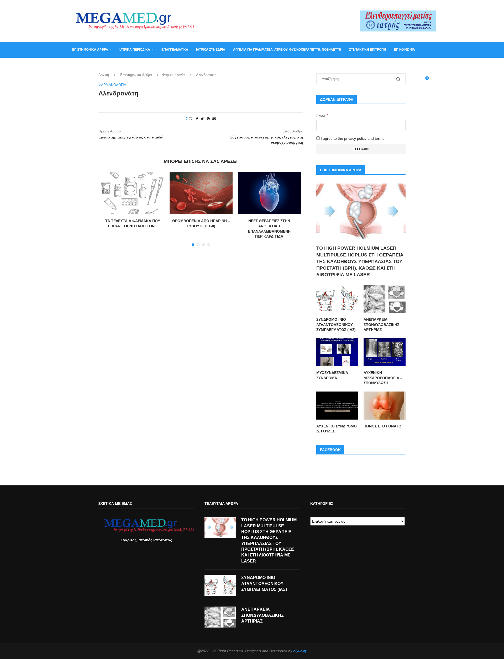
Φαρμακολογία (173, 75)
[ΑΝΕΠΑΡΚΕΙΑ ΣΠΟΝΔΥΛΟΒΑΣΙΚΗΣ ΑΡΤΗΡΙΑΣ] (385, 299)
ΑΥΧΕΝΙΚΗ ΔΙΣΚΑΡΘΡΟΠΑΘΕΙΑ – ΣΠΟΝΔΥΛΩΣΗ (383, 378)
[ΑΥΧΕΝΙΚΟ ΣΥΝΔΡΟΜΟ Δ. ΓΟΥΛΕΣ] (337, 406)
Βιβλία (97, 65)
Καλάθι (78, 65)
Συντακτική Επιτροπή (367, 49)
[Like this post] (190, 119)
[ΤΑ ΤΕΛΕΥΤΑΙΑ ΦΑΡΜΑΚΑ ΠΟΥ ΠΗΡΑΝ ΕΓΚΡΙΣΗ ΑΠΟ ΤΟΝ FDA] (132, 193)
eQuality (300, 651)
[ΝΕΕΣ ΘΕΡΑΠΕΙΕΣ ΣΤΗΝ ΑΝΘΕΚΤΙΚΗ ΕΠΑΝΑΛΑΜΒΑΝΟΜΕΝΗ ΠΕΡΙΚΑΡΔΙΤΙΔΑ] (269, 193)
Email (322, 116)
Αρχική (103, 75)
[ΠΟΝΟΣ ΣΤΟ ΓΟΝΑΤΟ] (385, 406)
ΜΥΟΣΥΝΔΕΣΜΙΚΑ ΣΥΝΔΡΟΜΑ (332, 375)
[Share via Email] (214, 119)
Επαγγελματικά (174, 49)
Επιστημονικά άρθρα (90, 49)
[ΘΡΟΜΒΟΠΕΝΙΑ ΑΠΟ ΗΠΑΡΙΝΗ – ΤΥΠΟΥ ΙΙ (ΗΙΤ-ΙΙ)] (201, 193)
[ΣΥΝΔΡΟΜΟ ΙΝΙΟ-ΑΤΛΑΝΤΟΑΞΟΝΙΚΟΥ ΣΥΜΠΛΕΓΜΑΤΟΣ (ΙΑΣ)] (337, 299)
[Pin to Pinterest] (208, 119)
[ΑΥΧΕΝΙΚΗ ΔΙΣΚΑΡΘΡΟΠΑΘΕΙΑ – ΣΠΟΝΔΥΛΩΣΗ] (385, 352)
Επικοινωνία (404, 49)
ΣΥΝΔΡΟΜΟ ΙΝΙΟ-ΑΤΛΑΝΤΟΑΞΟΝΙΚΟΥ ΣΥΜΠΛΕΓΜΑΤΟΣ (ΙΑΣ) (336, 324)
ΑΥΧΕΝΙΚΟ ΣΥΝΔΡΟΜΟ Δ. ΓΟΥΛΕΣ (336, 428)
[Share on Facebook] (197, 119)
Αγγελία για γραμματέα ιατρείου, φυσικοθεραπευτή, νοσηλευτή (287, 49)
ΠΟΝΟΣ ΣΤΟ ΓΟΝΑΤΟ (382, 426)
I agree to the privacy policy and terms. (352, 138)
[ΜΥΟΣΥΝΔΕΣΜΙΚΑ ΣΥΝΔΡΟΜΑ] (337, 352)
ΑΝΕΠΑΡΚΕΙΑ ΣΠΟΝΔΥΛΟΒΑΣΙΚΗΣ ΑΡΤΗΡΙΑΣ (381, 324)
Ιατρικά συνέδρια (210, 49)
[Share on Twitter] (202, 119)
